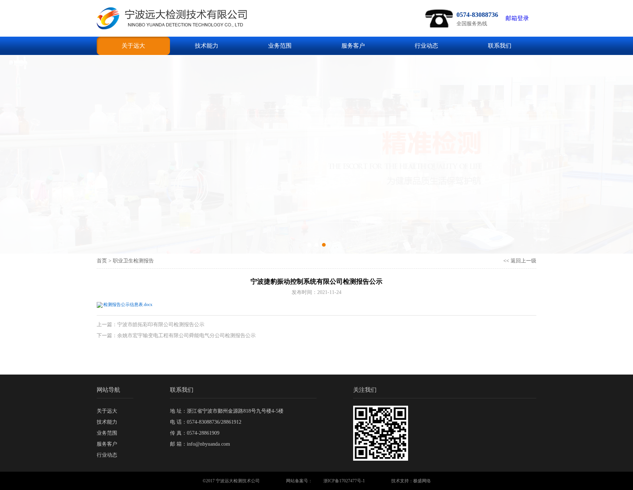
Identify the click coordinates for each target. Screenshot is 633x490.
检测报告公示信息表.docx (127, 304)
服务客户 (353, 46)
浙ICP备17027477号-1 (344, 480)
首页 (102, 261)
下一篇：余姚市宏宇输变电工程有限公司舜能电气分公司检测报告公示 (176, 335)
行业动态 (426, 46)
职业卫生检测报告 (133, 261)
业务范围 (280, 46)
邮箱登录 (517, 18)
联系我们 (499, 46)
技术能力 (206, 46)
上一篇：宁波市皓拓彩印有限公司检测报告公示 (150, 324)
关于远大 (133, 46)
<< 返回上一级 (519, 261)
